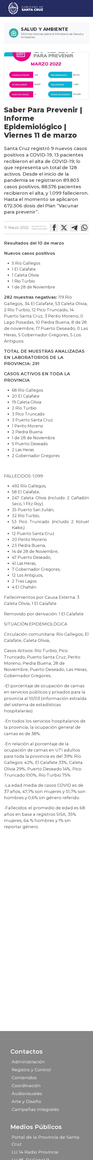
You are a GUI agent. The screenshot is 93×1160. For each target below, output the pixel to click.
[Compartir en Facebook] (54, 228)
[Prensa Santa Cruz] (26, 8)
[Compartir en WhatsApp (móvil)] (84, 228)
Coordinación (26, 1085)
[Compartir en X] (64, 228)
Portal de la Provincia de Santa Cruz (45, 1140)
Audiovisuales (27, 1093)
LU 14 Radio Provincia (35, 1152)
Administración (28, 1061)
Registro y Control (31, 1069)
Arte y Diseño (26, 1101)
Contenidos (24, 1077)
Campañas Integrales (35, 1109)
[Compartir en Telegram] (74, 228)
